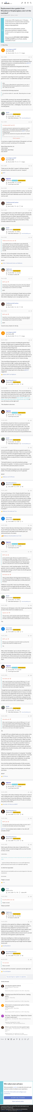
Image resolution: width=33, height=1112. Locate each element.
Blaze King (16, 987)
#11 (31, 420)
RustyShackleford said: (7, 899)
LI (22, 521)
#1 (31, 57)
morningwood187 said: (7, 125)
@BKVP (28, 63)
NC (22, 384)
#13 (31, 490)
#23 (31, 896)
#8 (31, 311)
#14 (31, 525)
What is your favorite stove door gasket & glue (17, 1027)
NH (22, 206)
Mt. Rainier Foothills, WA (13, 274)
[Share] (29, 57)
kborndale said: (5, 574)
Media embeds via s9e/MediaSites (19, 1109)
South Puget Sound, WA (13, 184)
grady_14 (9, 1022)
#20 (31, 792)
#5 (31, 210)
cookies (15, 1087)
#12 (31, 447)
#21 (31, 818)
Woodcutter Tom (10, 1033)
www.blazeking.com (26, 118)
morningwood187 (6, 15)
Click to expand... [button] (16, 138)
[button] (2, 2)
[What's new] (28, 3)
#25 (31, 959)
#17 (31, 635)
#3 (31, 165)
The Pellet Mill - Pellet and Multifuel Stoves (21, 1018)
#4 (31, 188)
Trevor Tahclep (8, 1028)
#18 (31, 675)
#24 (31, 921)
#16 (31, 605)
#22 (31, 844)
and (9, 476)
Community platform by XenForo (15, 1106)
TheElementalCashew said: (8, 240)
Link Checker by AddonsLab (7, 1107)
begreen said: (5, 612)
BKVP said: (4, 281)
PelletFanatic (8, 1018)
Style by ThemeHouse (6, 1109)
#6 (31, 237)
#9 (31, 340)
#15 (31, 551)
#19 (31, 716)
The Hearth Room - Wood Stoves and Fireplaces (16, 1034)
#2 (31, 122)
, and (12, 263)
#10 (31, 388)
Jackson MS (23, 892)
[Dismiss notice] (30, 20)
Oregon (23, 53)
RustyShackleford (9, 987)
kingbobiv (7, 997)
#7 (31, 278)
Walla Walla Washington (13, 118)
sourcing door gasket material (13, 985)
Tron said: (4, 962)
